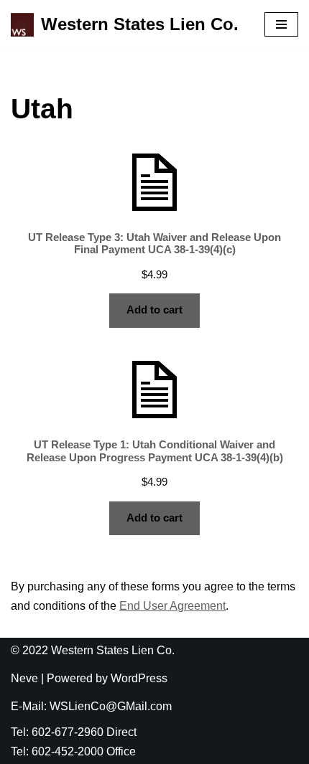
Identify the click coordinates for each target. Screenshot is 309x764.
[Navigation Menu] (281, 24)
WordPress (139, 678)
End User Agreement (172, 606)
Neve (24, 678)
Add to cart (154, 310)
